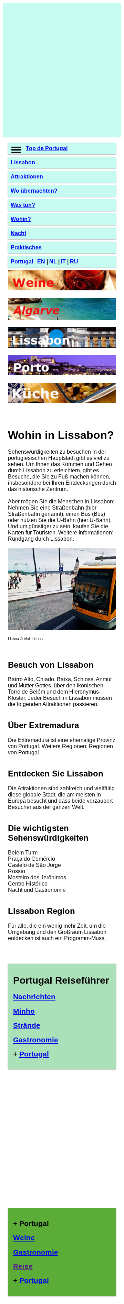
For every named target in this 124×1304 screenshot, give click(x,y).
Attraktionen (27, 177)
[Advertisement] (62, 70)
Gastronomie (35, 1040)
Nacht (18, 233)
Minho (24, 1011)
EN (41, 261)
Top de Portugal (47, 148)
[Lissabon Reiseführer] (62, 346)
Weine (24, 1238)
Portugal (22, 261)
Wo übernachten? (34, 191)
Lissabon (23, 162)
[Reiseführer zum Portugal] (62, 628)
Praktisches (26, 247)
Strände (26, 1025)
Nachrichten (34, 997)
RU (74, 261)
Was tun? (23, 205)
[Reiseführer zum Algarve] (62, 318)
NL (53, 261)
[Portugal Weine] (62, 288)
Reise (23, 1266)
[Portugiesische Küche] (62, 401)
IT (63, 261)
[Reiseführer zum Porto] (62, 373)
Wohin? (21, 219)
